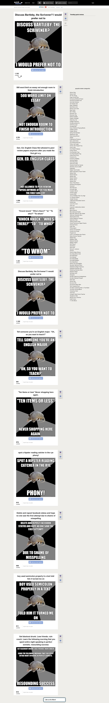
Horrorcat (72, 186)
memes (58, 7)
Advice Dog (73, 92)
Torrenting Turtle (74, 291)
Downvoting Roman (74, 136)
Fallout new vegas (74, 144)
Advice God (73, 94)
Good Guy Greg (74, 163)
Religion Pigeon (73, 242)
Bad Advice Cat (74, 107)
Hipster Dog (73, 176)
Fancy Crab (73, 147)
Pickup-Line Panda (74, 231)
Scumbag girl (73, 257)
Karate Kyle (73, 202)
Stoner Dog (72, 281)
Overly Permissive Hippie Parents (78, 223)
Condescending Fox (75, 123)
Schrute (72, 250)
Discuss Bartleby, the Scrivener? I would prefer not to (36, 272)
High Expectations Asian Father (77, 171)
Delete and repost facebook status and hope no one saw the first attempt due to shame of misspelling (35, 516)
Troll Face (72, 292)
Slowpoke (72, 275)
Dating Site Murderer (75, 133)
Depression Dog (74, 134)
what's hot (27, 3)
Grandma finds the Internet (76, 165)
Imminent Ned (73, 189)
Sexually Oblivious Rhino (76, 265)
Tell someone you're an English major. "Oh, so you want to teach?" (36, 333)
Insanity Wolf (73, 194)
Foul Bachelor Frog (74, 152)
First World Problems (75, 149)
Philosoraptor (73, 228)
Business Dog (73, 115)
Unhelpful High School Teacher (77, 294)
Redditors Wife (73, 239)
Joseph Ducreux (74, 199)
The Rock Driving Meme (76, 289)
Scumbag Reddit (74, 258)
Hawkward (72, 168)
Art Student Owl (74, 103)
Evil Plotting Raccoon (75, 142)
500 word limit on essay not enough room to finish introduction (36, 88)
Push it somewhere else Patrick (77, 234)
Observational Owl (74, 216)
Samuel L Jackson (74, 249)
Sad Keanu (72, 246)
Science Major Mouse (75, 252)
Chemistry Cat (73, 120)
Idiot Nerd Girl (73, 187)
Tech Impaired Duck (75, 286)
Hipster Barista (73, 175)
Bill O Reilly (73, 112)
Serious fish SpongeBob (76, 263)
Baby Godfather (74, 105)
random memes (39, 3)
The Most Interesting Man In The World (79, 288)
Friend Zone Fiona (74, 155)
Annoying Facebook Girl (76, 100)
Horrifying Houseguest (75, 184)
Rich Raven (73, 244)
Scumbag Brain (73, 255)
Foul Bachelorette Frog (75, 154)
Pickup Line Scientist (75, 229)
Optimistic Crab (73, 220)
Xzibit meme (73, 299)
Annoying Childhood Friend (76, 99)
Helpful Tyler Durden (75, 170)
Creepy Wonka (73, 131)
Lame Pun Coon (74, 204)
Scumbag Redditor (74, 260)
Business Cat (73, 113)
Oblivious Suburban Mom (76, 215)
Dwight (71, 137)
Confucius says (73, 124)
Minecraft (72, 208)
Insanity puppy (73, 192)
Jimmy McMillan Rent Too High (77, 196)
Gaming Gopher (74, 160)
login (93, 3)
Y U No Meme (73, 300)
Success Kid (73, 283)
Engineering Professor (75, 139)
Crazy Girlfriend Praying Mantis (77, 128)
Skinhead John (73, 273)
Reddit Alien (73, 237)
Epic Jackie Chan (74, 141)
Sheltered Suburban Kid (75, 268)
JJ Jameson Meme (74, 197)
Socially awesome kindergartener (78, 276)
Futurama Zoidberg (74, 158)
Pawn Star (72, 226)
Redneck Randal (74, 241)
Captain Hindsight (74, 118)
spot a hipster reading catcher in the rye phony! (35, 454)
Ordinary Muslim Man (75, 221)
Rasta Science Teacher (75, 236)
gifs (62, 7)
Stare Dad (72, 279)
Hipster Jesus (73, 179)
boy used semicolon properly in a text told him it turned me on (35, 577)
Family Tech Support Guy (76, 145)
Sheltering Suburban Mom (76, 270)
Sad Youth (72, 247)
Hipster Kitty (73, 181)
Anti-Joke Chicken (74, 102)
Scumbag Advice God (75, 254)
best (33, 3)
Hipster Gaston (73, 178)
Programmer (73, 233)
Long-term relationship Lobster (77, 207)
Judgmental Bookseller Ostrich (77, 200)
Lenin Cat (72, 205)
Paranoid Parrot (73, 225)
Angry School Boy (74, 97)
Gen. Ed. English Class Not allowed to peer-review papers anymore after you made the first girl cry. (36, 150)
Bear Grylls (72, 110)
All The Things (73, 95)
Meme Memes (73, 210)
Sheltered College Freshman (77, 267)
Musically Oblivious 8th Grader (77, 213)
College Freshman (74, 121)
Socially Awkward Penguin (76, 278)
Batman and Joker (74, 108)
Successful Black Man (75, 284)
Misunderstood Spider (75, 212)
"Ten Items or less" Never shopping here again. (35, 393)
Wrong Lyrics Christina (75, 297)
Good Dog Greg (73, 162)
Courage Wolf (73, 126)
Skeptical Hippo (74, 271)
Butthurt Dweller (74, 116)
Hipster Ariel (73, 173)
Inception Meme (74, 191)
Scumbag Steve (74, 262)
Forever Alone (73, 150)
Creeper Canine (73, 129)
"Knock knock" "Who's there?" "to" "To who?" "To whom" (36, 212)
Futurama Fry (73, 157)
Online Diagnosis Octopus (76, 218)
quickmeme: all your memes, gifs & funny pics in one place (18, 3)
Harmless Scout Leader (75, 166)
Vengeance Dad (74, 296)
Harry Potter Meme (74, 183)
